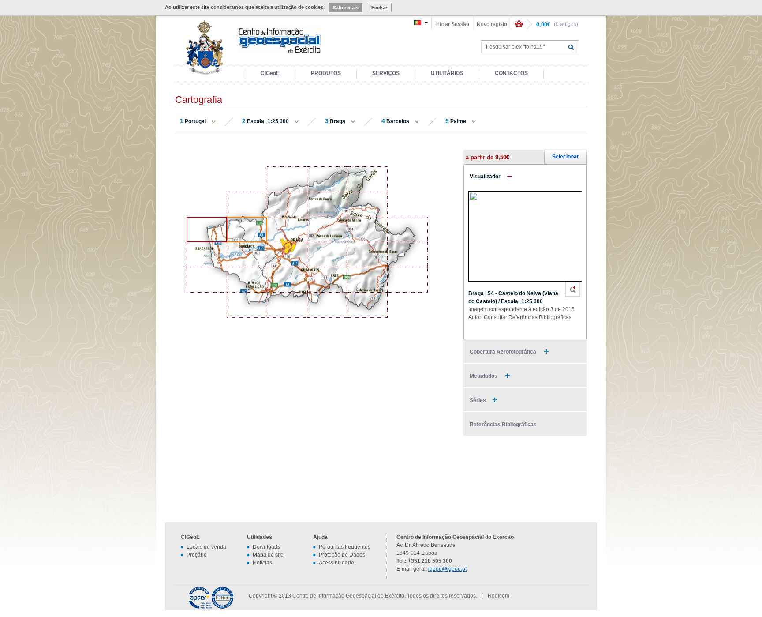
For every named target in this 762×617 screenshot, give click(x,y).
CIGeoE (270, 73)
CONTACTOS (511, 73)
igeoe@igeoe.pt (447, 569)
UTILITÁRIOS (447, 73)
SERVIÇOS (386, 73)
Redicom (498, 596)
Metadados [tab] (484, 376)
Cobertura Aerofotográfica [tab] (504, 352)
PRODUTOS (326, 73)
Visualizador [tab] (485, 176)
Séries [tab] (478, 400)
